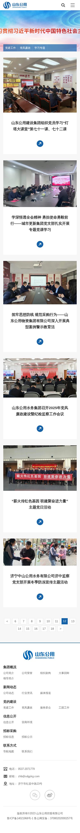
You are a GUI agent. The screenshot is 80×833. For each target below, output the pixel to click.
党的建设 (9, 701)
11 (56, 621)
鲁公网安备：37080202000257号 (53, 818)
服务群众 (45, 707)
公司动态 (8, 693)
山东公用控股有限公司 (49, 813)
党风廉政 (25, 47)
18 (52, 628)
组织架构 (45, 673)
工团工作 (64, 707)
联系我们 (27, 751)
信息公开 (9, 716)
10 (48, 621)
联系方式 (9, 745)
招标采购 (9, 731)
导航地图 (8, 751)
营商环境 (27, 722)
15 (27, 628)
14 (19, 628)
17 (44, 628)
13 (72, 621)
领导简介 (8, 678)
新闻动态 (9, 687)
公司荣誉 (27, 673)
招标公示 (27, 736)
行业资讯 (27, 693)
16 (36, 628)
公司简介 (8, 673)
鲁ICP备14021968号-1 (20, 818)
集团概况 (9, 667)
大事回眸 (64, 673)
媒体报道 (45, 693)
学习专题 (39, 47)
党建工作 (10, 47)
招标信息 (8, 736)
